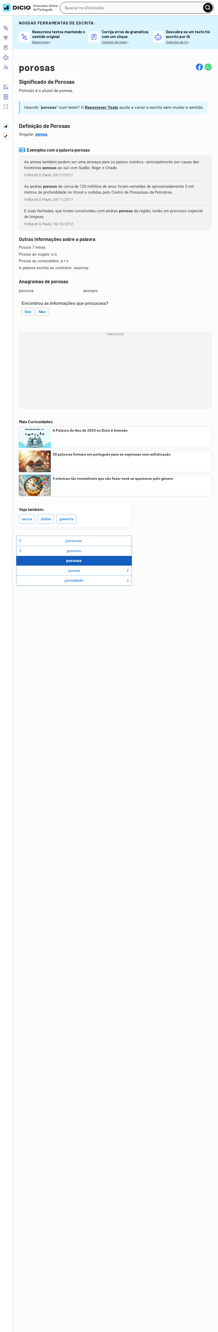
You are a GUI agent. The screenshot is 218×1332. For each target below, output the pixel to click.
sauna (27, 519)
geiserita (67, 519)
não (42, 312)
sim (27, 312)
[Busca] (208, 8)
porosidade (74, 580)
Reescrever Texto (101, 107)
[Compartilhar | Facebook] (199, 67)
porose (74, 570)
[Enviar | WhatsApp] (208, 67)
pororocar (74, 541)
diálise (46, 519)
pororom (74, 551)
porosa (41, 134)
